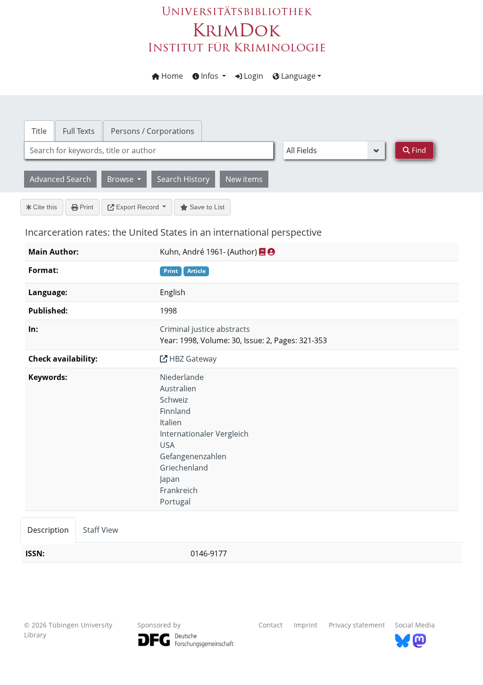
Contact (270, 624)
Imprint (305, 624)
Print (85, 207)
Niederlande (182, 377)
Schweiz (174, 400)
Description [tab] (48, 530)
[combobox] (149, 150)
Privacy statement (357, 624)
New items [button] (244, 179)
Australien (178, 388)
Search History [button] (183, 179)
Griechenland (184, 467)
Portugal (175, 501)
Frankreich (179, 490)
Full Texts (79, 131)
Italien (171, 422)
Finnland (175, 411)
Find (418, 150)
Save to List (206, 207)
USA (167, 445)
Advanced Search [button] (60, 179)
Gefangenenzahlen (193, 456)
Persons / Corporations (152, 131)
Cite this (44, 207)
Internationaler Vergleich (204, 434)
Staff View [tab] (100, 530)
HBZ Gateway (192, 359)
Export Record (137, 207)
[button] (209, 76)
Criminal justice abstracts (205, 329)
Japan (170, 479)
